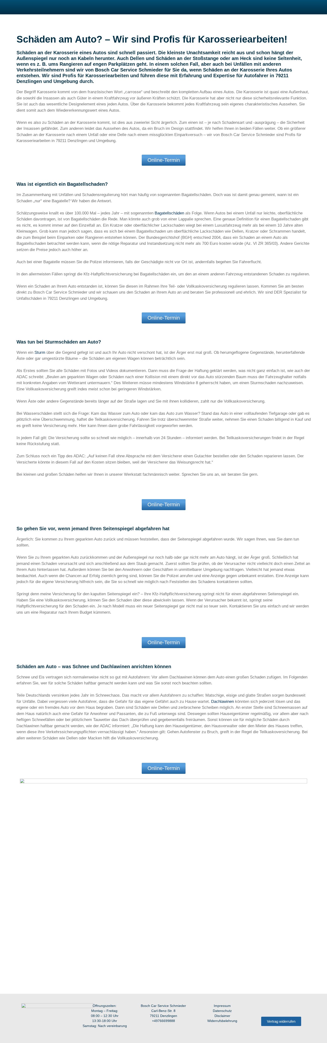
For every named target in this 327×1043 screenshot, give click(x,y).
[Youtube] (281, 1007)
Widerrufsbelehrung (222, 1021)
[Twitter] (291, 1007)
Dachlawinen (222, 701)
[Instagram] (271, 1007)
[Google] (301, 1007)
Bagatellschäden (169, 213)
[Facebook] (261, 1007)
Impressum (222, 1006)
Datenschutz (222, 1011)
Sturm (39, 352)
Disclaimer (222, 1016)
